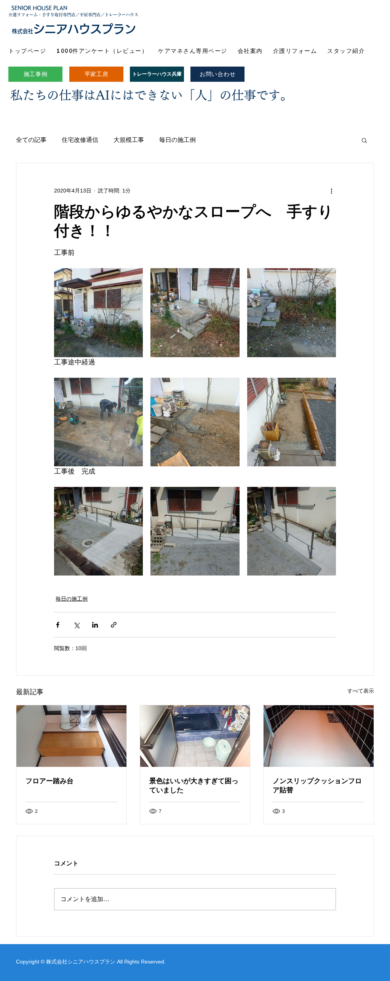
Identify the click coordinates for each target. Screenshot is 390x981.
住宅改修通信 (80, 140)
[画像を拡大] (98, 312)
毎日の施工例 (177, 140)
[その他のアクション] (331, 190)
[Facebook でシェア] (57, 624)
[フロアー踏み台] (71, 736)
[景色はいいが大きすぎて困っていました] (195, 736)
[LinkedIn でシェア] (95, 624)
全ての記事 (31, 140)
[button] (364, 140)
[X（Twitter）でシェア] (76, 624)
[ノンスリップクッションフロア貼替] (319, 736)
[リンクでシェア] (113, 624)
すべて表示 (360, 691)
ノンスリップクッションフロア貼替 (317, 785)
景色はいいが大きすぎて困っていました (193, 785)
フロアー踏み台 (50, 781)
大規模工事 (128, 140)
